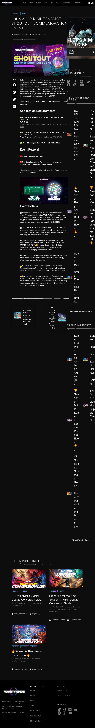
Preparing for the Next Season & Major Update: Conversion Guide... (64, 599)
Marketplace (78, 3)
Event (38, 3)
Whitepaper (66, 3)
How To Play (54, 3)
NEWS (24, 13)
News (31, 3)
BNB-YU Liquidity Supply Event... (92, 405)
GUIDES (15, 591)
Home (24, 3)
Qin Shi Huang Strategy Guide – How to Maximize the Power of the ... (76, 493)
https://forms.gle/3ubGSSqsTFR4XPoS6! (46, 137)
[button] (14, 85)
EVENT (15, 13)
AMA (45, 3)
